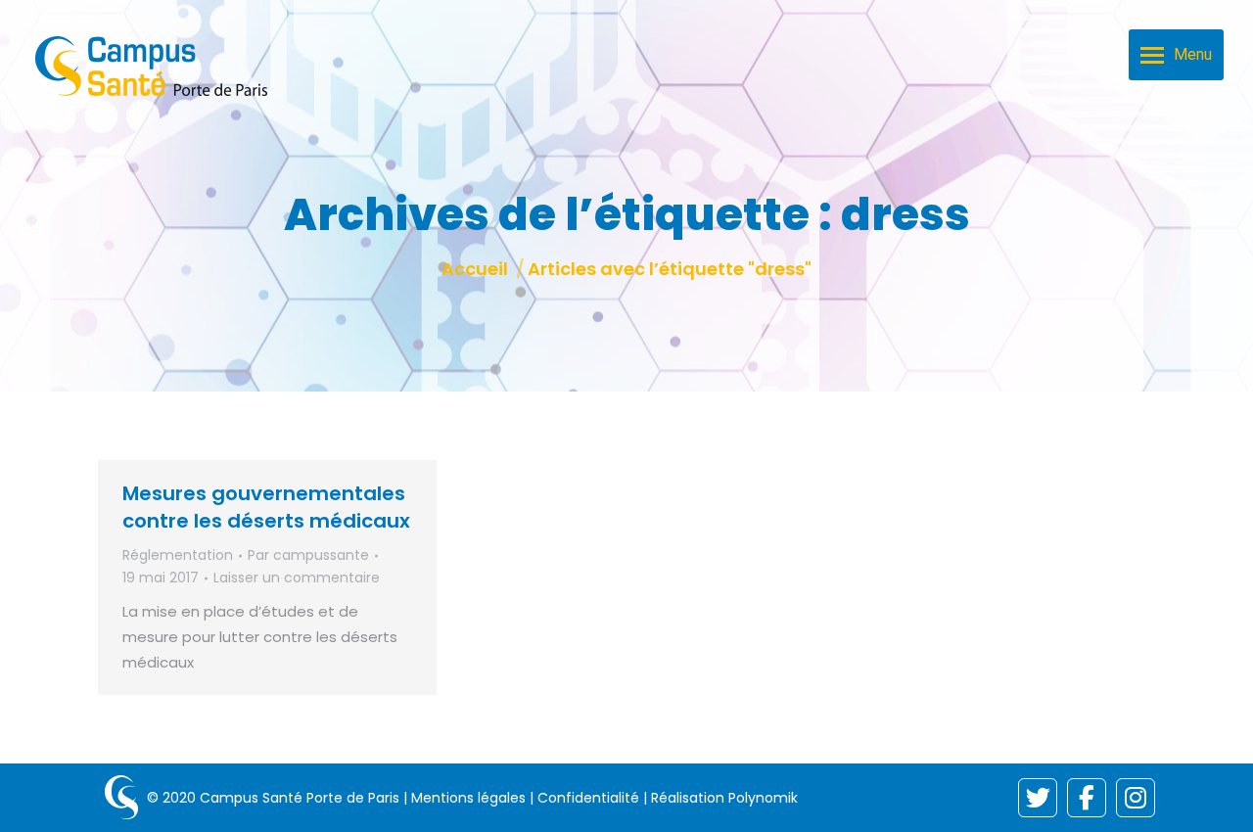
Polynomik (763, 798)
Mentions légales (468, 798)
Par (308, 555)
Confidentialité (588, 798)
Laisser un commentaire (296, 577)
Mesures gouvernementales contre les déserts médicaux (266, 507)
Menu (1193, 54)
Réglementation (177, 555)
